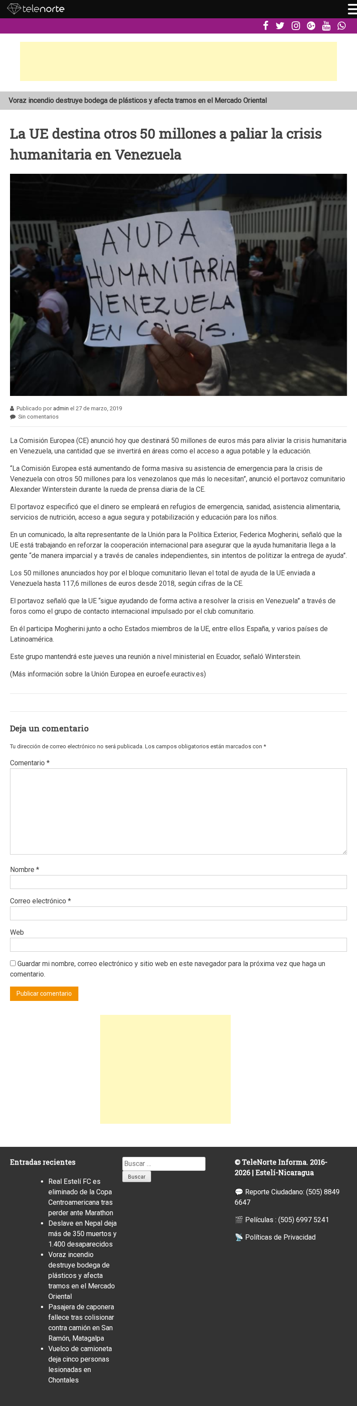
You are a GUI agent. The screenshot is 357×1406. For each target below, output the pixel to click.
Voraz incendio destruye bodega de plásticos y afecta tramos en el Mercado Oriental (138, 100)
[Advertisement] (178, 61)
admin (61, 408)
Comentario (30, 763)
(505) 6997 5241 (303, 1220)
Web (17, 932)
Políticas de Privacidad (280, 1237)
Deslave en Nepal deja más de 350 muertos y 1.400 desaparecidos (82, 1233)
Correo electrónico (40, 901)
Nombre (24, 869)
